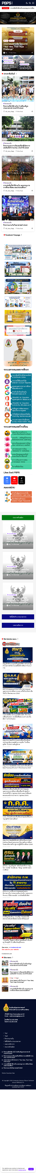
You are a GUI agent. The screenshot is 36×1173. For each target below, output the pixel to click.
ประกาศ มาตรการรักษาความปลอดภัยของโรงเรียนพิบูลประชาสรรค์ (9, 67)
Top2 (6, 1036)
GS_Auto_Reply (10, 111)
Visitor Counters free (8, 1073)
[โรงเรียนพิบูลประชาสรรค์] (7, 3)
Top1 (6, 1033)
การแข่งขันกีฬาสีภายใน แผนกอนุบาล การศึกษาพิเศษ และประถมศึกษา (16, 186)
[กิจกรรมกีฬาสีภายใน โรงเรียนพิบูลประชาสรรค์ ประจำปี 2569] (18, 88)
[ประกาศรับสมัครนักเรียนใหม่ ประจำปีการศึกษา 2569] (18, 565)
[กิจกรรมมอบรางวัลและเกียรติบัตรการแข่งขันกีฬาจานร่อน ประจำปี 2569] (18, 128)
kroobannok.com (7, 954)
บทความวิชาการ (9, 1044)
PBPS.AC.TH (20, 1082)
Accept (31, 1169)
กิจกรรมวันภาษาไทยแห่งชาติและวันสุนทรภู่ (25, 68)
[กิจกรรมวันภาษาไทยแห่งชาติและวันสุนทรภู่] (26, 63)
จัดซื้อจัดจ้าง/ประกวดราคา (13, 1041)
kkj (6, 52)
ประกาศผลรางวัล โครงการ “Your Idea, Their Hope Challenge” (15, 46)
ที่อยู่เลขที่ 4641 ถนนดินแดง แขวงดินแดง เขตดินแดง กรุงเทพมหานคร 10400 (18, 1086)
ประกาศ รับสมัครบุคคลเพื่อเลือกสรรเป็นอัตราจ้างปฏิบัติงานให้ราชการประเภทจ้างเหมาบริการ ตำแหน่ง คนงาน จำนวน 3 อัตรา (17, 600)
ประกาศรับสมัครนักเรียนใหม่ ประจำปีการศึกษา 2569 (17, 570)
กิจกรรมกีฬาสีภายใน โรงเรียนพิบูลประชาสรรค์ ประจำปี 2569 (15, 107)
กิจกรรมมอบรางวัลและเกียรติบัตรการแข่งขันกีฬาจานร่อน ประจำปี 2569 (16, 147)
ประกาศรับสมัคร (10, 1047)
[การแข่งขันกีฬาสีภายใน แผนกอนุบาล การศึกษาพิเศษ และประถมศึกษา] (18, 168)
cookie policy (22, 1170)
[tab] (18, 517)
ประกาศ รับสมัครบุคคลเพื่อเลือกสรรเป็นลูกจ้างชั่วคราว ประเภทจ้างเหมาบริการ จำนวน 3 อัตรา (17, 539)
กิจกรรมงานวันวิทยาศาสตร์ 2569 (19, 8)
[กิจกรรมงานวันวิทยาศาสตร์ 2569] (18, 207)
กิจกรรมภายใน (9, 1039)
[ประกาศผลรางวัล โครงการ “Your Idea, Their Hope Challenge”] (18, 41)
